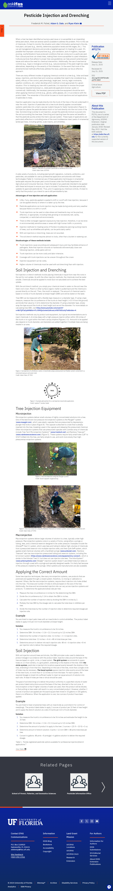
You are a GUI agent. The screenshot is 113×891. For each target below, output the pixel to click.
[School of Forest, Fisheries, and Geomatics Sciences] (34, 782)
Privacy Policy (88, 883)
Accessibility (48, 848)
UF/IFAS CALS (72, 854)
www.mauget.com (23, 422)
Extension (70, 861)
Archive (53, 883)
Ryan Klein (74, 23)
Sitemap (40, 883)
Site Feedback (17, 854)
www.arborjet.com (68, 551)
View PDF (101, 93)
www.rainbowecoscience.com (28, 434)
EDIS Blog (47, 841)
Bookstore (47, 844)
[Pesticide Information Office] (79, 782)
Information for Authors (96, 842)
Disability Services (70, 883)
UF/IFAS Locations (70, 845)
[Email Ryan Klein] (81, 23)
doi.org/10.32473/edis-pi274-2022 (100, 79)
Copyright (47, 851)
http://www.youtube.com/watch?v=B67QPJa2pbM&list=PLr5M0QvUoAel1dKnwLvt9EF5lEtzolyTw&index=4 (46, 309)
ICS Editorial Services (95, 854)
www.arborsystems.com (26, 561)
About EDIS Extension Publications (95, 861)
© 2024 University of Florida (20, 883)
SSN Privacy (26, 886)
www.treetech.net (58, 432)
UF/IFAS (70, 850)
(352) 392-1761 (18, 857)
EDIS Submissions (95, 848)
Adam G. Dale (57, 23)
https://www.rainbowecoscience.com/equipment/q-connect (55, 556)
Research (70, 857)
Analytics (12, 886)
